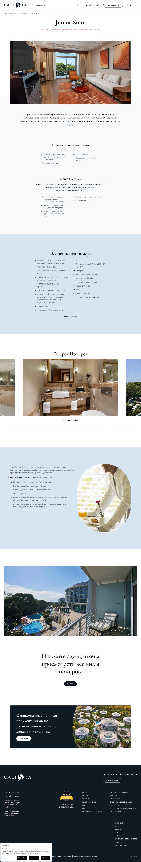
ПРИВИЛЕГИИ (115, 805)
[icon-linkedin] (128, 774)
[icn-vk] (116, 774)
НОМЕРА (70, 684)
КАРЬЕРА (118, 836)
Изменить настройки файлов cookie (85, 856)
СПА (83, 808)
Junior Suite (35, 13)
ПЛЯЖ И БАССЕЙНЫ (89, 802)
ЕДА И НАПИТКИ (88, 799)
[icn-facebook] (104, 774)
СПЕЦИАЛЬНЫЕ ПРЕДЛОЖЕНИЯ (121, 802)
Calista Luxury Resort (10, 13)
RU (78, 5)
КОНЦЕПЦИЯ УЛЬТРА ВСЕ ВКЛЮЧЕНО (123, 808)
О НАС (117, 826)
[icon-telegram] (124, 774)
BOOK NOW (24, 739)
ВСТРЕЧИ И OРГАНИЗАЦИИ (92, 812)
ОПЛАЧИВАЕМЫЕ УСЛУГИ (43, 477)
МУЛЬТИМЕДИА (120, 845)
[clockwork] (132, 856)
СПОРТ (84, 805)
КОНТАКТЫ (118, 842)
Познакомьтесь (38, 5)
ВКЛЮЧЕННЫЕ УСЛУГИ (19, 477)
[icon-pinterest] (132, 774)
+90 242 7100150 (11, 792)
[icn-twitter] (108, 774)
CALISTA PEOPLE (115, 812)
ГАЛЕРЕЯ (118, 829)
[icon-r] (136, 774)
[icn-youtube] (112, 774)
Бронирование (113, 5)
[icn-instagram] (120, 774)
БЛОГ (116, 833)
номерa (24, 13)
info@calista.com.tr (11, 796)
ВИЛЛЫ (85, 796)
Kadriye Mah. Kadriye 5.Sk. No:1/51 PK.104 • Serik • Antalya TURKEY (13, 805)
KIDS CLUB (113, 796)
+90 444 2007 (94, 5)
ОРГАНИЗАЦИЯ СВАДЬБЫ (119, 792)
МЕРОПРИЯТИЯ (115, 799)
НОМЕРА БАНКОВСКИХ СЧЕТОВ (126, 839)
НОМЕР (85, 792)
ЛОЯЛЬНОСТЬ (119, 823)
